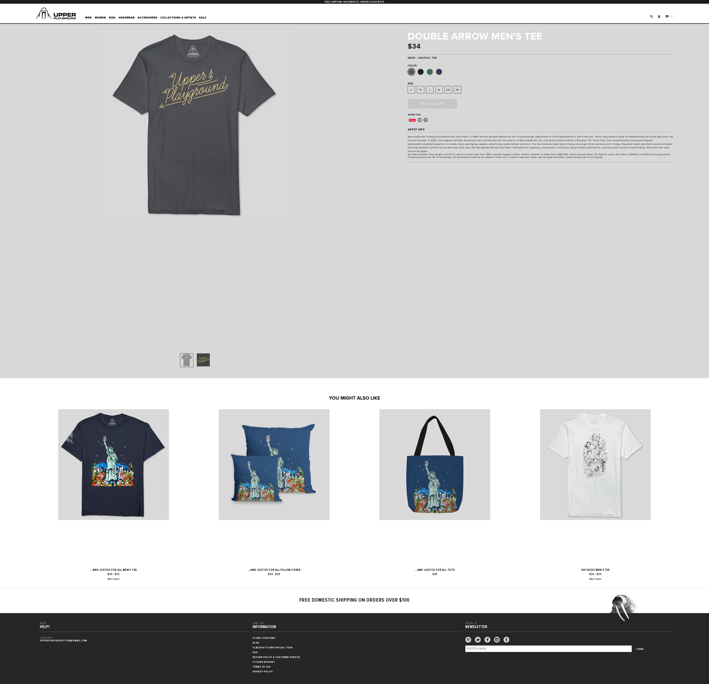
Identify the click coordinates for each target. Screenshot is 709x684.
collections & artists (178, 17)
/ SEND (640, 649)
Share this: (414, 114)
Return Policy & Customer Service (276, 657)
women (100, 17)
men (88, 17)
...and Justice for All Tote (435, 569)
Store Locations (264, 637)
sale (202, 17)
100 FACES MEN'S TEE (595, 569)
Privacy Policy (263, 671)
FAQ (255, 652)
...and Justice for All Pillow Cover (274, 569)
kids (112, 17)
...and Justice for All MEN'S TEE (113, 569)
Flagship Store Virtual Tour (273, 647)
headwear (127, 17)
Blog (256, 642)
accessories (147, 17)
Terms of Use (262, 666)
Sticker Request (264, 662)
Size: (410, 83)
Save (413, 120)
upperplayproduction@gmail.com (63, 640)
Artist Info (416, 129)
